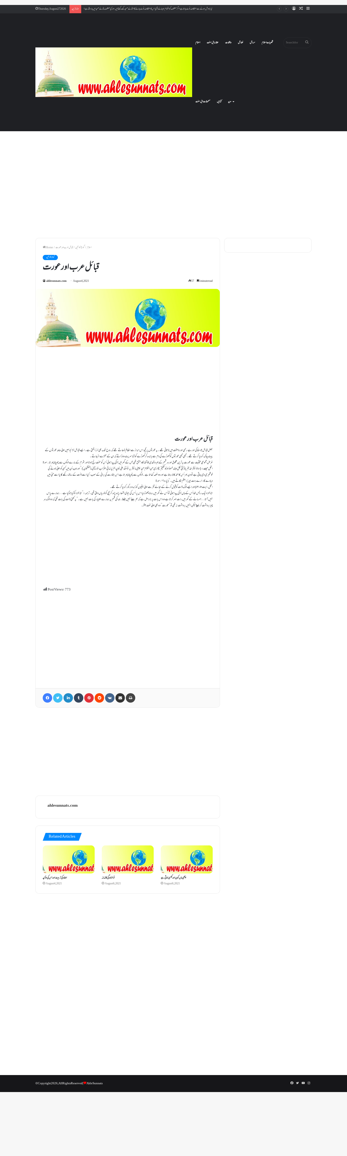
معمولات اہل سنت (202, 101)
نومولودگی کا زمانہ (108, 878)
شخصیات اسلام (267, 42)
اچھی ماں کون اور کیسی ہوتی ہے (173, 878)
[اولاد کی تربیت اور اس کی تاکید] (69, 859)
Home (49, 247)
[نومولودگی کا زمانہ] (128, 859)
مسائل (252, 42)
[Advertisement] (173, 193)
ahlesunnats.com (56, 281)
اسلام (197, 42)
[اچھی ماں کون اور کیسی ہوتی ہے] (187, 859)
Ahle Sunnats (94, 1083)
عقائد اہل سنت (213, 42)
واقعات (228, 42)
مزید (229, 101)
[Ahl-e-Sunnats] (113, 72)
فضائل (240, 42)
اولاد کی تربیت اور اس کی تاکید (55, 878)
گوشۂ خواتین (80, 247)
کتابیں (219, 101)
